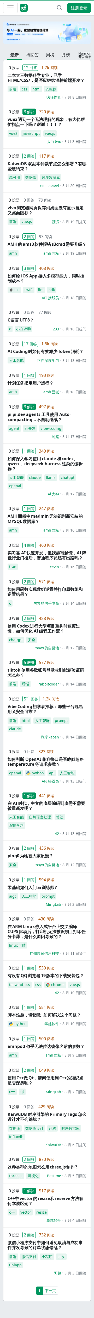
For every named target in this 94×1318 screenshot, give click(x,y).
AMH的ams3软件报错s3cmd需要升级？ (47, 244)
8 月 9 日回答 (75, 1055)
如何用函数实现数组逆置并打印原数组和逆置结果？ (45, 591)
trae (12, 566)
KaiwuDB (53, 1144)
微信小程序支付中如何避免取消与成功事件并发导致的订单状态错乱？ (45, 1245)
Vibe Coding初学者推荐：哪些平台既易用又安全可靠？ (45, 709)
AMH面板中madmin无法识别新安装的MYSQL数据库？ (45, 518)
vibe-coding (51, 428)
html (36, 89)
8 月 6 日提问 (75, 1144)
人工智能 (16, 360)
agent (14, 428)
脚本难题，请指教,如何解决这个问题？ (44, 1015)
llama (51, 477)
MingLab (53, 904)
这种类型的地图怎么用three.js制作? (42, 1167)
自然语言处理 (40, 817)
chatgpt (67, 477)
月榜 (66, 55)
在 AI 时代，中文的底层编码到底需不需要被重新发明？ (46, 805)
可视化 (33, 1175)
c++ (12, 1091)
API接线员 (50, 297)
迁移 (52, 1128)
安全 (31, 639)
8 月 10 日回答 (74, 992)
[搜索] (59, 8)
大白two (54, 141)
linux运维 (17, 945)
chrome (57, 984)
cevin (54, 566)
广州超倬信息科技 (44, 953)
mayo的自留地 (46, 647)
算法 (59, 817)
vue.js (51, 89)
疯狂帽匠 (53, 97)
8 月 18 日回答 (74, 297)
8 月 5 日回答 (75, 1175)
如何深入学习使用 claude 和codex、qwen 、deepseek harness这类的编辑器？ (45, 464)
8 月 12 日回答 (74, 647)
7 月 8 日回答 (75, 97)
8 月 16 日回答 (74, 530)
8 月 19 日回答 (74, 253)
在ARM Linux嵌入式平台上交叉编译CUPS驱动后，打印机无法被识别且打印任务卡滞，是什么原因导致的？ (47, 931)
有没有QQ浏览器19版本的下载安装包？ (46, 975)
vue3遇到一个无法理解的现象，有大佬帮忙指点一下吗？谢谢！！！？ (46, 121)
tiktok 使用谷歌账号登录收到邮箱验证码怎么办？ (46, 672)
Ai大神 (53, 493)
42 (57, 833)
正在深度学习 (48, 360)
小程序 (47, 1256)
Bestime (54, 1175)
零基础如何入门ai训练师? (32, 887)
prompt (61, 720)
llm (41, 289)
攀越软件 (51, 1023)
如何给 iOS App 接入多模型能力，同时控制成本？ (46, 278)
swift (29, 289)
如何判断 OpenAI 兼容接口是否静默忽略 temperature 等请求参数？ (46, 761)
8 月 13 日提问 (74, 781)
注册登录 (79, 8)
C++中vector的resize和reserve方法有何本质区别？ (45, 1201)
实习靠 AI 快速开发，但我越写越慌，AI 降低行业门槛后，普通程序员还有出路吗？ (47, 555)
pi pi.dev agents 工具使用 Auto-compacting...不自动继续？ (39, 416)
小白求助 (23, 328)
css (24, 89)
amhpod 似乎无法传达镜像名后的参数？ (46, 1046)
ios (16, 289)
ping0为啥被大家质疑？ (30, 856)
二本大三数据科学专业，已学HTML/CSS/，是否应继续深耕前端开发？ (46, 77)
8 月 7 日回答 (75, 1091)
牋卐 (55, 221)
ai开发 (30, 428)
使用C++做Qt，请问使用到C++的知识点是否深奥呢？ (45, 1080)
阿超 (55, 436)
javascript (31, 133)
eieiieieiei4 (49, 185)
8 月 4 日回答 (75, 1220)
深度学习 (16, 825)
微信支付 (29, 1256)
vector (25, 1212)
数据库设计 (34, 1128)
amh (13, 253)
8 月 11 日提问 (74, 953)
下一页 (50, 1290)
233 (56, 328)
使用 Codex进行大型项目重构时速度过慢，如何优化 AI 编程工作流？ (44, 628)
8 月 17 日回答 (74, 436)
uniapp (15, 1264)
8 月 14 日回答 (74, 603)
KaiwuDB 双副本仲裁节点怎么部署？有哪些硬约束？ (47, 166)
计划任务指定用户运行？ (31, 383)
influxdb (16, 1136)
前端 (12, 89)
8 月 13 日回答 (74, 833)
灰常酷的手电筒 (46, 603)
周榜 (50, 55)
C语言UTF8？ (21, 320)
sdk (52, 289)
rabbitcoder (48, 684)
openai (15, 485)
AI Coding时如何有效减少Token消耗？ (46, 351)
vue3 (13, 133)
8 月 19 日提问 (74, 221)
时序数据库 (51, 177)
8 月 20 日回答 (74, 185)
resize (41, 1212)
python (38, 772)
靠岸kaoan (50, 737)
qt (22, 1091)
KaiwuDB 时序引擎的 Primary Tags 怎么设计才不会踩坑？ (47, 1116)
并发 (61, 1256)
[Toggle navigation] (10, 8)
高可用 (14, 177)
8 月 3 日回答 (75, 141)
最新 (14, 55)
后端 (25, 683)
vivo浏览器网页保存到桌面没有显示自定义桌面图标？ (46, 210)
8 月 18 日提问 (74, 328)
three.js (15, 1175)
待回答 (32, 55)
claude (35, 477)
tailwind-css (19, 984)
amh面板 (51, 253)
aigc (12, 896)
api (52, 772)
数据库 (30, 177)
